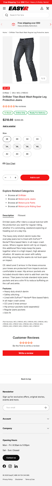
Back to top (26, 379)
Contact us (11, 458)
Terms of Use (30, 479)
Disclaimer (19, 479)
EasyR (11, 475)
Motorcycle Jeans (27, 199)
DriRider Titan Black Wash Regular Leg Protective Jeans (29, 32)
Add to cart (35, 177)
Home (5, 32)
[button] (48, 8)
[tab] (8, 215)
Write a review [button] (26, 353)
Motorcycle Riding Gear (29, 206)
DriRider (6, 93)
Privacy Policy (8, 479)
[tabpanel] (26, 268)
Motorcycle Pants (26, 202)
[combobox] (26, 15)
